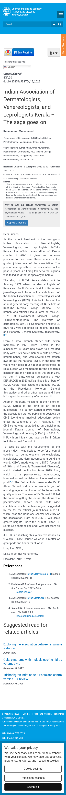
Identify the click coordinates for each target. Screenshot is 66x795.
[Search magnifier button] (60, 24)
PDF (55, 53)
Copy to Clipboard (16, 222)
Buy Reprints (24, 52)
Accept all (33, 786)
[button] (60, 14)
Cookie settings (33, 768)
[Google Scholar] (23, 592)
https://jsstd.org (36, 598)
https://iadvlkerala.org (39, 574)
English (11, 66)
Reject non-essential (33, 777)
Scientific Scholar (22, 722)
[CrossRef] (20, 616)
